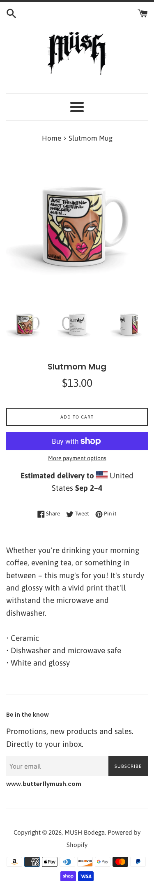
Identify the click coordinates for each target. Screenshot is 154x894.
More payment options (77, 458)
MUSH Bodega (84, 832)
